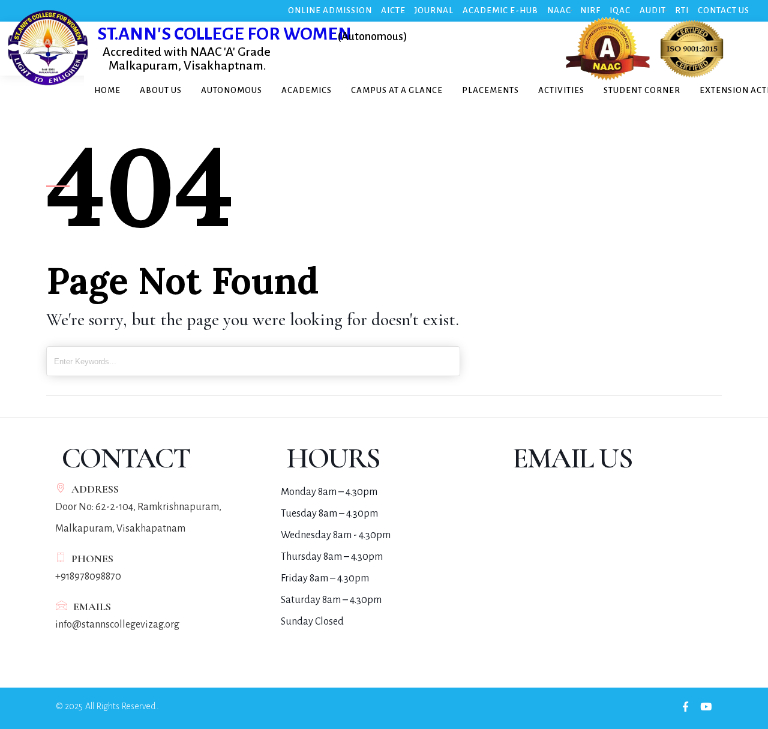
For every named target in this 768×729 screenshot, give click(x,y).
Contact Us (723, 10)
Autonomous (231, 90)
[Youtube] (705, 707)
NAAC (559, 10)
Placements (490, 90)
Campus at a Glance (397, 90)
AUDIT (653, 10)
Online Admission (330, 10)
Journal (434, 10)
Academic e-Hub (500, 10)
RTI (682, 10)
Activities (561, 90)
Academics (306, 90)
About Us (161, 90)
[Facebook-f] (685, 707)
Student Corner (642, 90)
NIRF (590, 10)
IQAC (620, 10)
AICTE (393, 10)
